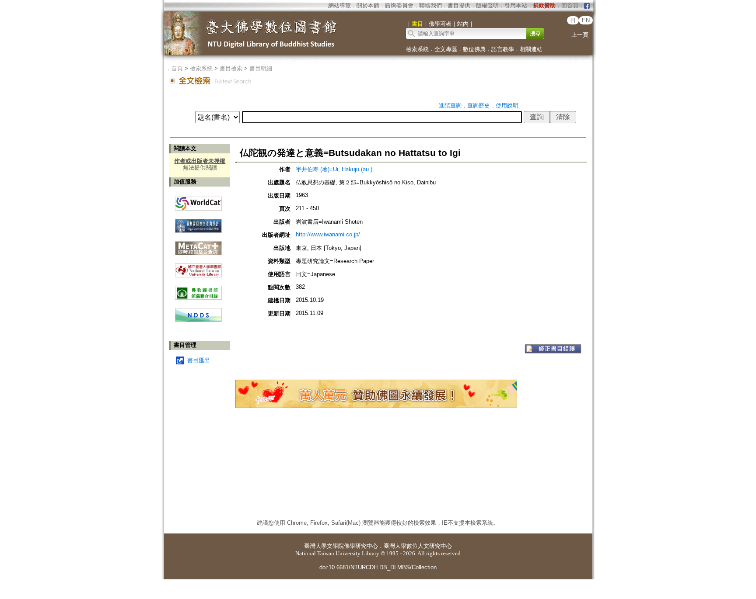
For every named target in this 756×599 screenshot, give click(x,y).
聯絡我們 (430, 5)
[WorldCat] (198, 201)
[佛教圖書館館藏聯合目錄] (198, 289)
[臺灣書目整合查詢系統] (198, 222)
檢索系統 (417, 49)
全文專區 (445, 49)
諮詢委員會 (399, 5)
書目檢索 (231, 68)
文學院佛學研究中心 (352, 546)
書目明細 (260, 68)
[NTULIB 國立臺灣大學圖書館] (198, 267)
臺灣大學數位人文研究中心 (418, 546)
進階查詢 (450, 105)
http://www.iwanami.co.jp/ (328, 234)
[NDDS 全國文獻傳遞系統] (198, 320)
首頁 (177, 68)
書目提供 (459, 5)
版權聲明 (487, 5)
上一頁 (579, 34)
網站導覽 (339, 5)
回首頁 (569, 5)
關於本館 (368, 5)
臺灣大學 (315, 546)
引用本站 (515, 5)
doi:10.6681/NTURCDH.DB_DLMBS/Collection (378, 567)
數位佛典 (474, 49)
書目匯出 (198, 360)
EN (586, 20)
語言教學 (502, 49)
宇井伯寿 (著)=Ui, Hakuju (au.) (334, 169)
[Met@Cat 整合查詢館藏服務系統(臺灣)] (198, 245)
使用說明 (507, 105)
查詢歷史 (478, 105)
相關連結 (531, 49)
